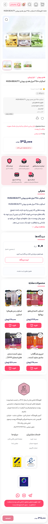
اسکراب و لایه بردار (22, 126)
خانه (45, 11)
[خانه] (24, 389)
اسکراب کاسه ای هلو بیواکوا (35, 313)
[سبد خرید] (42, 4)
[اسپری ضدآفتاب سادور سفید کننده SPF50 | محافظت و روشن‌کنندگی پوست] (35, 341)
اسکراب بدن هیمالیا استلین (14, 313)
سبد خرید (33, 439)
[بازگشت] (5, 4)
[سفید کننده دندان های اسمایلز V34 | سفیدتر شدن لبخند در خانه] (13, 341)
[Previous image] (6, 37)
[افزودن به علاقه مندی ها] (42, 118)
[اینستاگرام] (24, 495)
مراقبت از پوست (40, 129)
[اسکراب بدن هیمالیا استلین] (13, 298)
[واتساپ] (17, 495)
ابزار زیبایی (31, 77)
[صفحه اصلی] (36, 4)
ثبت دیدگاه (24, 260)
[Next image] (41, 37)
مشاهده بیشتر (9, 114)
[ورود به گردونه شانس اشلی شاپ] (24, 4)
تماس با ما (15, 443)
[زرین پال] (17, 462)
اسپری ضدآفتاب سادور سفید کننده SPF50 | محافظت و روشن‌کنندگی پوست (35, 355)
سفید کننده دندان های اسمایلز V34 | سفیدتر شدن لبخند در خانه (14, 355)
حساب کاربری (33, 448)
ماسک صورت (11, 126)
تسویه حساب (33, 443)
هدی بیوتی (41, 77)
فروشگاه (39, 11)
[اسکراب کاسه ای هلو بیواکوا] (35, 298)
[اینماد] (31, 462)
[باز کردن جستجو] (29, 4)
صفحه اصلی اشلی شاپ (15, 439)
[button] (7, 65)
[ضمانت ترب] (24, 481)
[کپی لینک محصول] (37, 118)
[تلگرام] (30, 495)
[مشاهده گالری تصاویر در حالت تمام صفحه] (6, 19)
